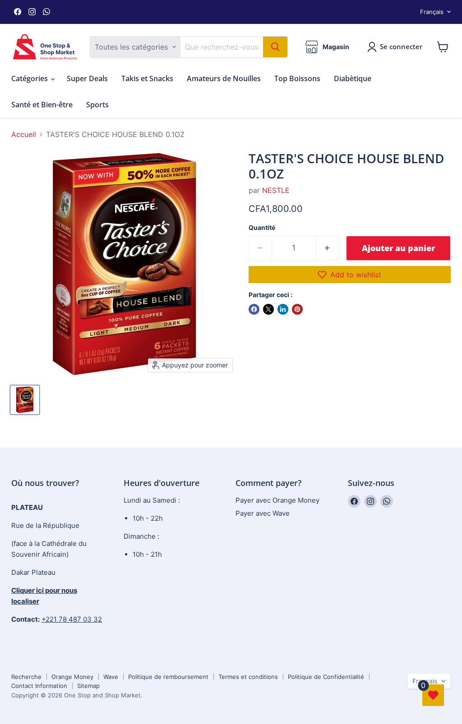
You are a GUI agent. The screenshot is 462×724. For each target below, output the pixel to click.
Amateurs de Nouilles (224, 78)
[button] (350, 274)
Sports (97, 105)
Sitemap (88, 685)
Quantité (262, 227)
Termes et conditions (248, 676)
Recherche (26, 676)
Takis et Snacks (147, 78)
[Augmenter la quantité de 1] (327, 248)
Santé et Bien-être (42, 105)
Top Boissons (297, 78)
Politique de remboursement (168, 676)
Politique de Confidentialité (326, 676)
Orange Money (72, 676)
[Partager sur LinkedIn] (282, 309)
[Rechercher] (275, 47)
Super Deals (87, 78)
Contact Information (39, 685)
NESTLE (276, 190)
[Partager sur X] (268, 309)
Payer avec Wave (263, 513)
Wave (110, 676)
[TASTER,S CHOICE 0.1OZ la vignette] (24, 399)
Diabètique (352, 78)
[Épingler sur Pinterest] (297, 309)
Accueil (23, 134)
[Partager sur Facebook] (254, 309)
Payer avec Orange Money (277, 500)
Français (432, 11)
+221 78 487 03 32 (72, 619)
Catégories (30, 78)
